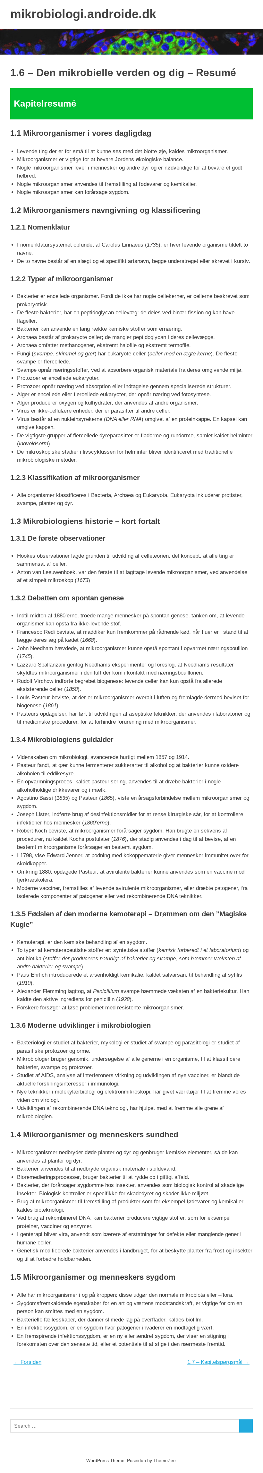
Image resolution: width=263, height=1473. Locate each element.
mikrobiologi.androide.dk (83, 14)
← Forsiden (27, 1362)
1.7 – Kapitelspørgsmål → (218, 1362)
